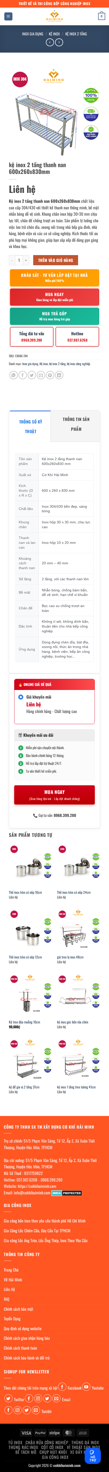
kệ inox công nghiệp (78, 363)
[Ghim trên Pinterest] (50, 375)
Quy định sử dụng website (23, 1328)
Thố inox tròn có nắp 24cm (73, 892)
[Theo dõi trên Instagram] (38, 1398)
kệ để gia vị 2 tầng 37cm (24, 1087)
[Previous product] (59, 42)
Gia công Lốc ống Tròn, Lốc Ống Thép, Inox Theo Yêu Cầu (45, 1240)
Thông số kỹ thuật (30, 426)
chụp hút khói (53, 1452)
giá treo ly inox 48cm (70, 957)
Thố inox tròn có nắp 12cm (25, 957)
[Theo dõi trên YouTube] (86, 1386)
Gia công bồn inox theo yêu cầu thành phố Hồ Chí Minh (44, 1221)
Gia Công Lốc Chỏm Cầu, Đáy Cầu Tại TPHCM (37, 1231)
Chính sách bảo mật (18, 1309)
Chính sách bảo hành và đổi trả (27, 1358)
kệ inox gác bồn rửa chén (72, 1022)
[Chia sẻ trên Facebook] (23, 375)
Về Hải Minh (13, 1280)
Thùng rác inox (23, 1447)
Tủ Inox (15, 1442)
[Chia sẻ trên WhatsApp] (13, 375)
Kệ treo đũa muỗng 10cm (24, 1022)
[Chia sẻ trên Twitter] (32, 375)
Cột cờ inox (52, 1447)
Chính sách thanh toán (20, 1348)
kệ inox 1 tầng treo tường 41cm (76, 1087)
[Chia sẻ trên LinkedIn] (59, 375)
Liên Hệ (9, 1289)
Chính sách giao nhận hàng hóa (27, 1338)
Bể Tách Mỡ (25, 1452)
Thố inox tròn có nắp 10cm (25, 892)
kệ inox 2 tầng (76, 33)
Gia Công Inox (55, 1457)
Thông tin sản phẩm (76, 424)
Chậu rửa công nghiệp (47, 1442)
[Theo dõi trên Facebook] (62, 1386)
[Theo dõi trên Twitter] (8, 1398)
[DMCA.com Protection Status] (66, 1193)
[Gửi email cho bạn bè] (41, 375)
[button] (8, 16)
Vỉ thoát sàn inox (83, 1447)
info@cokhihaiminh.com (32, 1193)
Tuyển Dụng (12, 1318)
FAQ (6, 1299)
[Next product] (50, 42)
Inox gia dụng (32, 33)
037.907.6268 (26, 1180)
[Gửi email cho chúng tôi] (56, 1398)
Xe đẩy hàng (82, 1452)
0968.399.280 (51, 1180)
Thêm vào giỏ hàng (55, 260)
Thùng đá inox (85, 1442)
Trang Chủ (11, 1270)
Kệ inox (54, 33)
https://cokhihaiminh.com (37, 1186)
